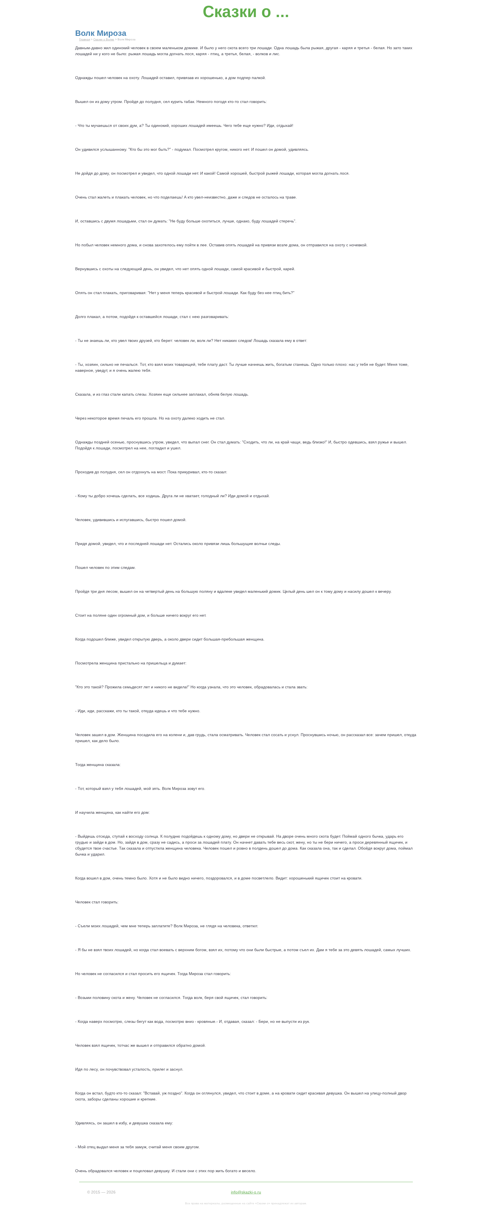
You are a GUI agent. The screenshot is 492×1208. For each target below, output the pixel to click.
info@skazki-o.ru (246, 1192)
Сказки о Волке (103, 39)
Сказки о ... (246, 11)
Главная (84, 39)
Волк (166, 788)
